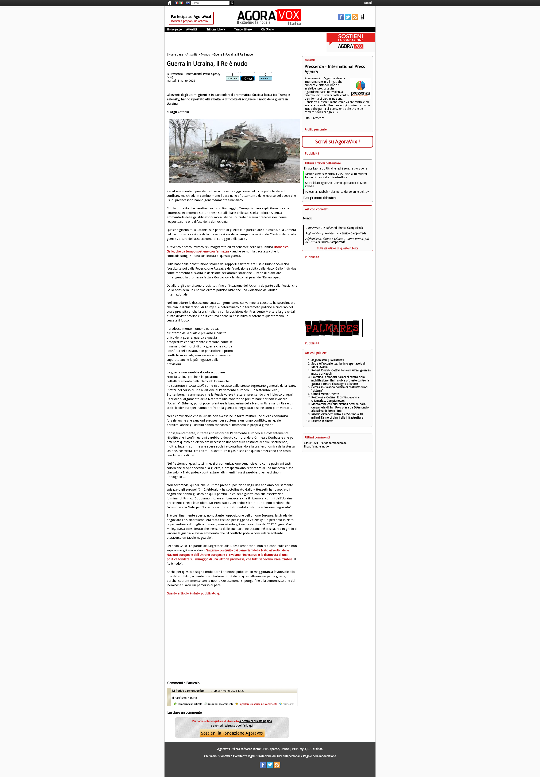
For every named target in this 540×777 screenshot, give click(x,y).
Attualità (191, 29)
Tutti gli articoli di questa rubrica (337, 248)
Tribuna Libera (216, 29)
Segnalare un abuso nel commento (258, 704)
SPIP (265, 749)
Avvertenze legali (244, 756)
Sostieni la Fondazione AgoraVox (232, 733)
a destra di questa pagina (255, 721)
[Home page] (270, 24)
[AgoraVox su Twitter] (348, 19)
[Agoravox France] (176, 2)
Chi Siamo (267, 29)
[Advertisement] (232, 639)
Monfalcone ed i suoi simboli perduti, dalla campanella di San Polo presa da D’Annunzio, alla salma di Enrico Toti (340, 407)
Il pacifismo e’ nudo (316, 446)
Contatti (224, 756)
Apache (274, 749)
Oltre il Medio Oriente (325, 394)
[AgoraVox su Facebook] (341, 19)
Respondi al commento (221, 704)
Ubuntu (285, 749)
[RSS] (355, 19)
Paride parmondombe (190, 690)
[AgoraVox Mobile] (362, 19)
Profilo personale (316, 129)
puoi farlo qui (244, 725)
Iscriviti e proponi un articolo (189, 21)
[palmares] (332, 336)
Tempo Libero (243, 29)
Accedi (368, 2)
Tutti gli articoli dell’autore (319, 197)
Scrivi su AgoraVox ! (337, 142)
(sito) (170, 77)
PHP (295, 749)
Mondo (205, 54)
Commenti (232, 78)
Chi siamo (210, 756)
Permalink (288, 704)
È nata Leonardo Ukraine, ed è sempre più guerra (335, 168)
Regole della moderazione (319, 756)
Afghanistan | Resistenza (327, 360)
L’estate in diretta (322, 421)
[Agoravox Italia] (181, 2)
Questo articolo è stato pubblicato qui (194, 593)
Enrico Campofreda (350, 227)
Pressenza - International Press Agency (195, 74)
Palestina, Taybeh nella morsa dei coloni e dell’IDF (337, 191)
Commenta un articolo (189, 704)
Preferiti (265, 78)
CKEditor (316, 749)
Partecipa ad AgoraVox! (191, 16)
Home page (174, 29)
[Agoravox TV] (187, 2)
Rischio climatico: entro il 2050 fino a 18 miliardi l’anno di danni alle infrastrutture (336, 175)
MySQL (304, 749)
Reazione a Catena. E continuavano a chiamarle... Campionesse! (335, 399)
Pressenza (317, 118)
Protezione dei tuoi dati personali (278, 756)
